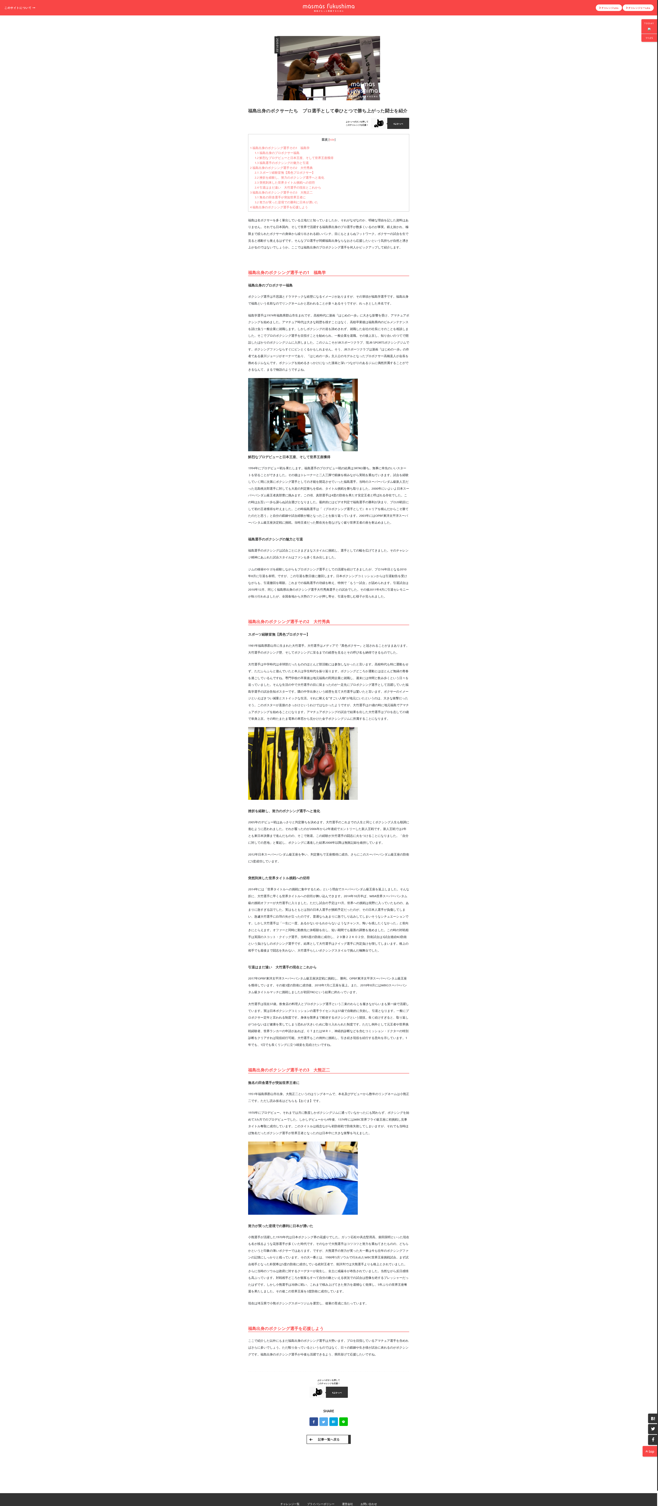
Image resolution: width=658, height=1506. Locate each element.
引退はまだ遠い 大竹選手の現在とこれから (288, 187)
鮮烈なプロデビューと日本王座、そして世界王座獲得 (294, 157)
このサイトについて (18, 7)
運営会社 (347, 1503)
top (651, 1451)
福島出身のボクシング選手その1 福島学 (280, 148)
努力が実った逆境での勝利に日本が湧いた (286, 202)
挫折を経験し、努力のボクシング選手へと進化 (289, 177)
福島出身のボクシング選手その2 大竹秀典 (281, 167)
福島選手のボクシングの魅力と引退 (282, 162)
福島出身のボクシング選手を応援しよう (279, 207)
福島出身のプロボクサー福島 (277, 152)
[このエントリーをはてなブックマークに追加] (653, 1418)
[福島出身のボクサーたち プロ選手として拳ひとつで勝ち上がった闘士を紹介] (343, 1421)
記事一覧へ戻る (329, 1439)
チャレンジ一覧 (290, 1503)
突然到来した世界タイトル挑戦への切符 (285, 182)
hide (332, 139)
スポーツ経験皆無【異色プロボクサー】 (285, 172)
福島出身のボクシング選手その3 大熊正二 (281, 192)
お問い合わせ (369, 1503)
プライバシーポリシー (320, 1503)
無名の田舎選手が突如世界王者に (280, 197)
